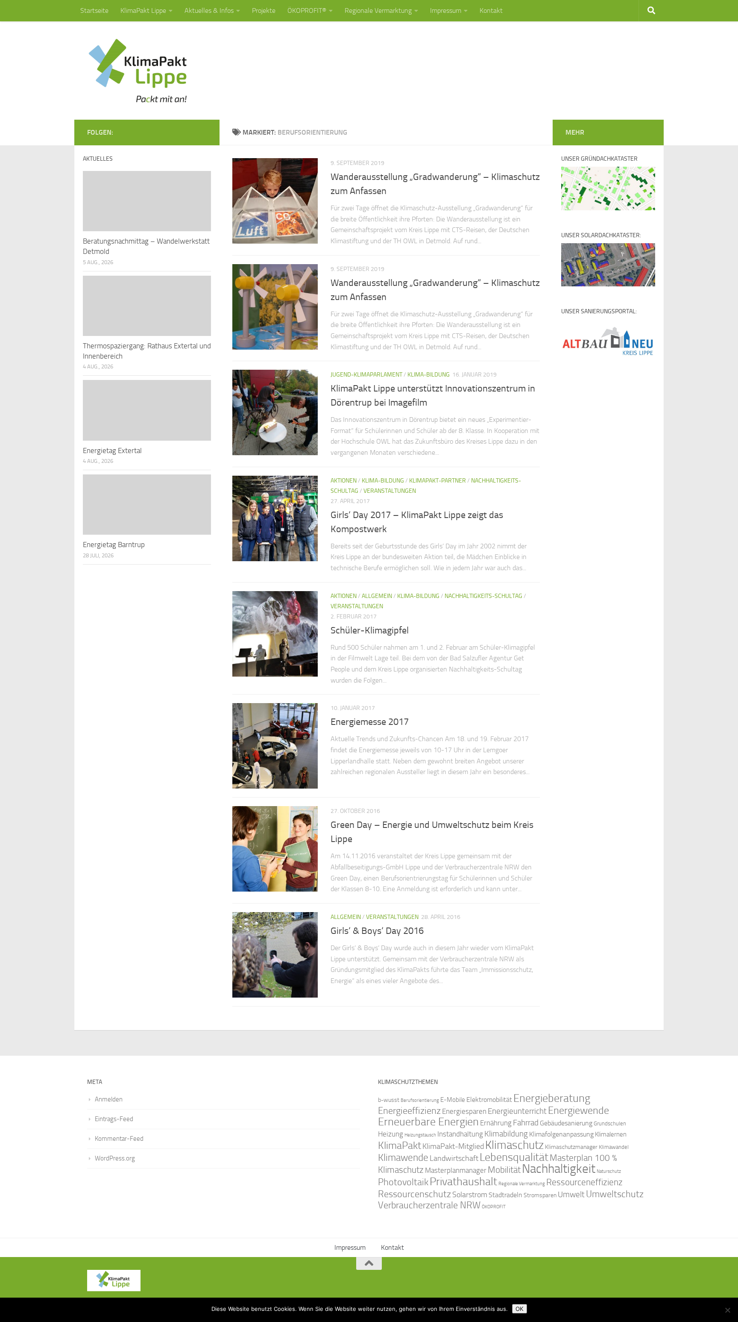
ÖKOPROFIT (494, 1207)
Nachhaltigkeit (558, 1168)
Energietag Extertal (112, 450)
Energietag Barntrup (114, 544)
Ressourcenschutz (414, 1194)
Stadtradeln (505, 1195)
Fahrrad (526, 1123)
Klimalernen (611, 1134)
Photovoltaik (403, 1182)
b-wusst (388, 1100)
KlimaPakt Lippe (143, 10)
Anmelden (109, 1099)
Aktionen (344, 480)
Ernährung (496, 1123)
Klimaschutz (514, 1145)
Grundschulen (610, 1123)
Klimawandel (614, 1147)
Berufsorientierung (420, 1100)
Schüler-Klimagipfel (370, 630)
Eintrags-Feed (114, 1119)
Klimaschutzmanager (571, 1147)
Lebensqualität (514, 1157)
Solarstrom (469, 1194)
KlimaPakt (399, 1145)
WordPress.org (115, 1158)
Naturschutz (609, 1171)
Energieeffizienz (409, 1110)
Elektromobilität (489, 1099)
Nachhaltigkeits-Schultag (483, 596)
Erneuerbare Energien (428, 1121)
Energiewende (578, 1110)
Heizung (390, 1134)
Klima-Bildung (428, 374)
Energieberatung (551, 1098)
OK (519, 1308)
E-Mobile (452, 1100)
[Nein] (727, 1310)
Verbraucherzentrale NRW (429, 1205)
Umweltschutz (615, 1194)
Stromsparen (540, 1195)
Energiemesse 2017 (370, 721)
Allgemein (377, 596)
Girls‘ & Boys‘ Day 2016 (377, 930)
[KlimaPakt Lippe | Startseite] (138, 70)
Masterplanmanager (455, 1170)
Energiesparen (464, 1111)
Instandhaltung (460, 1134)
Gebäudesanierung (566, 1123)
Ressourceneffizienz (584, 1182)
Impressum (445, 10)
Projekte (263, 10)
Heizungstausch (420, 1135)
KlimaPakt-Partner (437, 480)
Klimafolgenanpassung (561, 1134)
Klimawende (403, 1157)
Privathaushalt (463, 1181)
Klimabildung (506, 1134)
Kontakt (491, 10)
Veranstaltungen (389, 491)
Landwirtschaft (454, 1158)
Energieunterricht (517, 1111)
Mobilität (504, 1169)
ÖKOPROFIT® (306, 10)
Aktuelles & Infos (209, 10)
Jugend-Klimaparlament (366, 374)
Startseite (94, 10)
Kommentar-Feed (119, 1138)
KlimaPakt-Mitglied (453, 1146)
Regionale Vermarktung (378, 10)
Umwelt (571, 1194)
